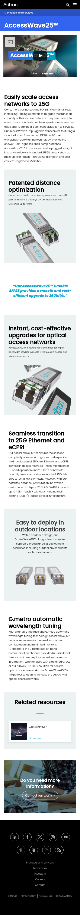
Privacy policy (28, 896)
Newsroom (40, 868)
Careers (40, 879)
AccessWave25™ (38, 727)
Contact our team (39, 795)
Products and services (20, 13)
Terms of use (45, 896)
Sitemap (12, 896)
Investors (40, 874)
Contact (40, 885)
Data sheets (37, 738)
